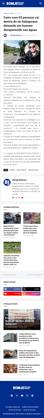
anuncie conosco (29, 410)
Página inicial (8, 13)
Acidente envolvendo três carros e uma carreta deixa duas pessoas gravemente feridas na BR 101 (11, 260)
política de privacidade (30, 407)
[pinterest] (32, 396)
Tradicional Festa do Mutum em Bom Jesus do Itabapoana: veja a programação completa (29, 368)
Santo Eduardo (21, 170)
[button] (3, 4)
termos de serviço (14, 410)
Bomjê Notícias (19, 180)
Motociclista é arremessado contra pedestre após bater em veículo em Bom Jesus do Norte (11, 230)
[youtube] (22, 198)
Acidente (18, 13)
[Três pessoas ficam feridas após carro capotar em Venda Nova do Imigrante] (32, 218)
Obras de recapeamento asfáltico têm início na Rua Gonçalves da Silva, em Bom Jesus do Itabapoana (29, 354)
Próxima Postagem (34, 275)
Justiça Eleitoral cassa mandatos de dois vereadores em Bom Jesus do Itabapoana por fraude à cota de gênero (29, 338)
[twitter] (19, 198)
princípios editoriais (13, 407)
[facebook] (13, 198)
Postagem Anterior (9, 275)
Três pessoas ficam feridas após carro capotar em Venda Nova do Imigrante (30, 229)
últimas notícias (33, 170)
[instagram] (16, 198)
